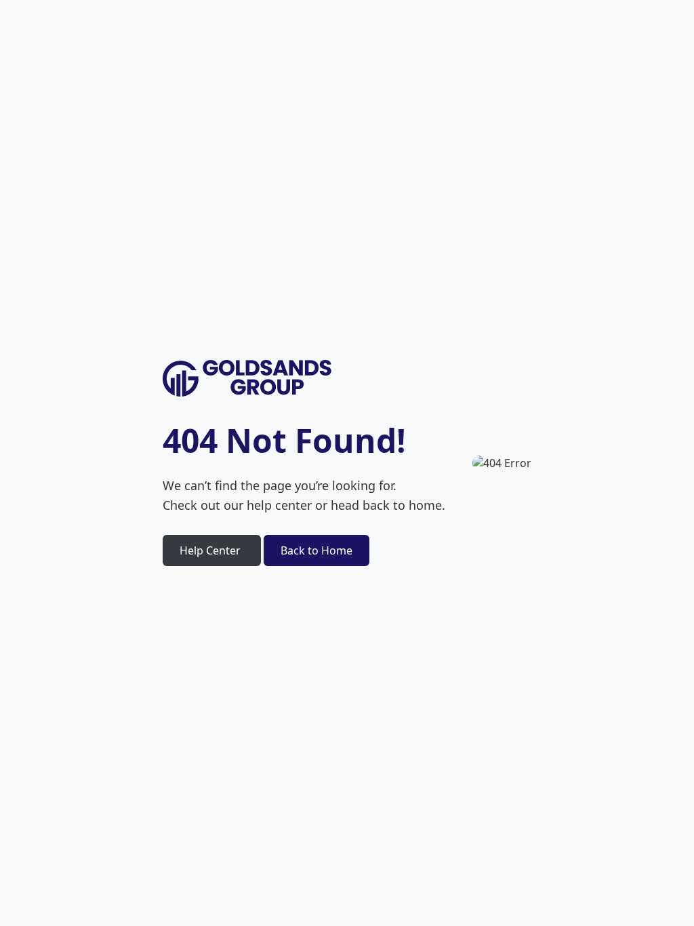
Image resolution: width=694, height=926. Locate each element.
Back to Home (316, 550)
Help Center (210, 550)
